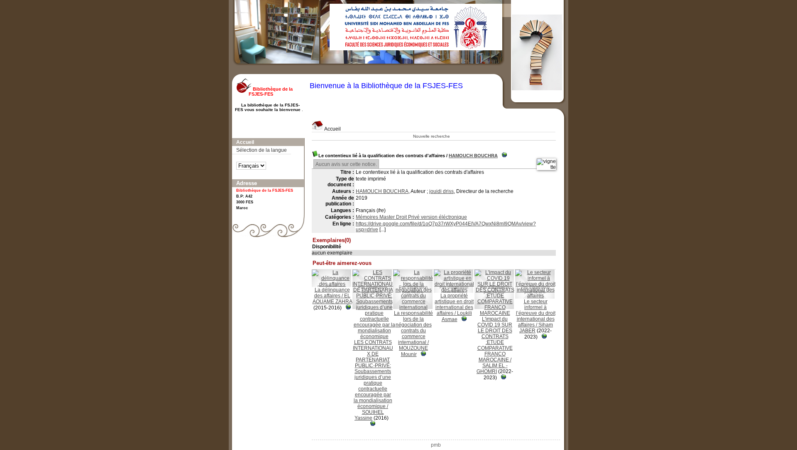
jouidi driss (441, 191)
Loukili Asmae (457, 316)
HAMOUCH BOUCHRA (473, 155)
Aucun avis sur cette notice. (346, 164)
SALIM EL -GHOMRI (492, 368)
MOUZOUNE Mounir (413, 351)
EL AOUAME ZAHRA (332, 298)
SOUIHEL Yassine (369, 415)
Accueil (332, 129)
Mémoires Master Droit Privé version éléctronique (411, 217)
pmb (436, 445)
